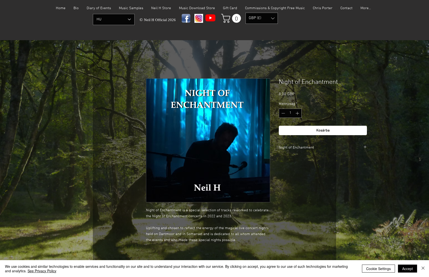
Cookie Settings (378, 268)
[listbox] (262, 18)
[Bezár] (423, 268)
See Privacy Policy (42, 270)
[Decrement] (283, 113)
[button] (232, 18)
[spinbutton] (290, 113)
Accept (407, 268)
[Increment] (298, 113)
